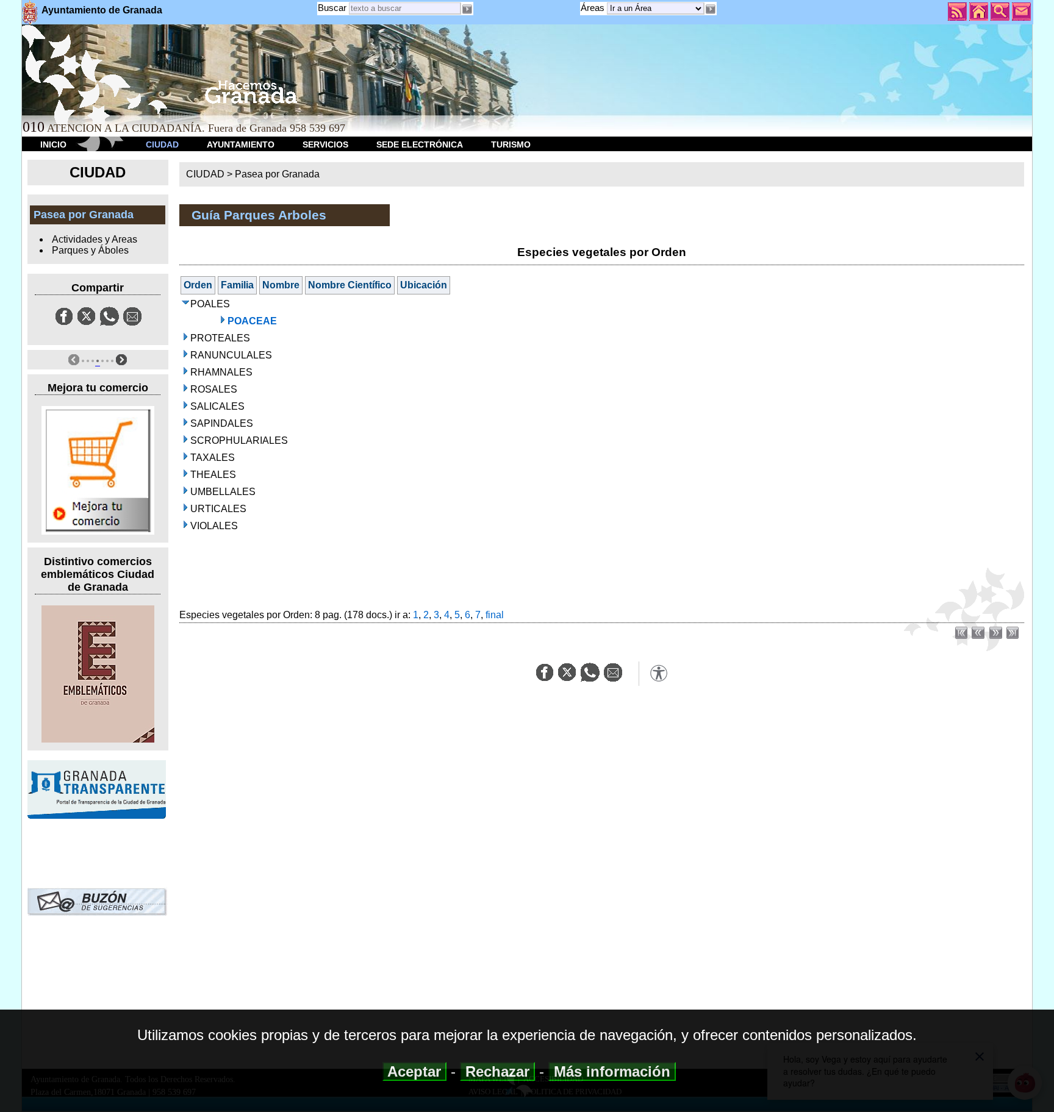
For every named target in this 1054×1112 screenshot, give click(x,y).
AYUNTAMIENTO (240, 144)
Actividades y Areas (94, 239)
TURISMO (511, 144)
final (495, 615)
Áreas (594, 7)
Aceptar (414, 1071)
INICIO (53, 144)
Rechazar (497, 1071)
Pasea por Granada (277, 174)
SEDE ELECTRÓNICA (419, 144)
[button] (710, 9)
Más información (612, 1071)
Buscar (332, 7)
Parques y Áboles (90, 250)
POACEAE (252, 321)
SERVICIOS (325, 144)
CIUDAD (162, 144)
